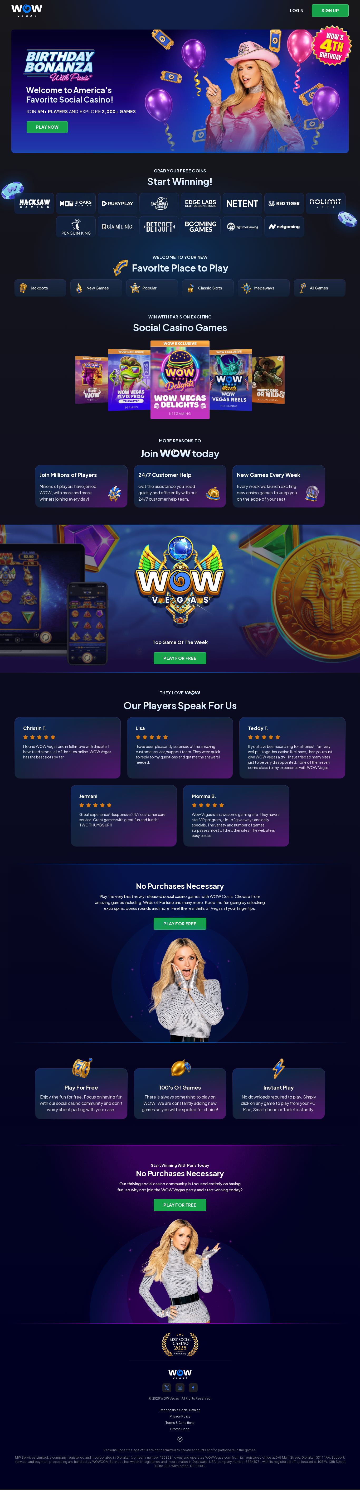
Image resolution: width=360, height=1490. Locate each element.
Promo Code (179, 1429)
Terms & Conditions (180, 1423)
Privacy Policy (180, 1416)
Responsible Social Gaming (180, 1410)
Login (296, 10)
